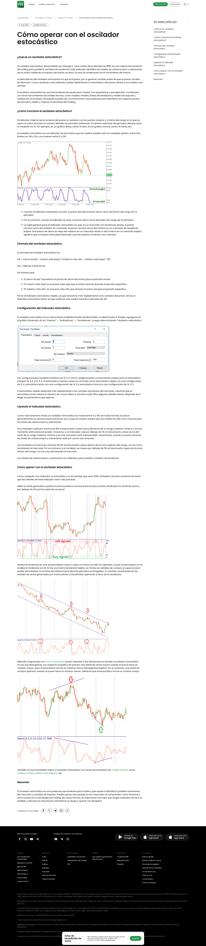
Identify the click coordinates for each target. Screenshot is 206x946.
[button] (169, 22)
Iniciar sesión (175, 4)
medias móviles (25, 773)
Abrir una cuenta (160, 4)
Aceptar (135, 938)
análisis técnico (119, 769)
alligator (53, 773)
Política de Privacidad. (108, 940)
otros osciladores (54, 661)
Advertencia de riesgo (26, 924)
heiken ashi (41, 773)
